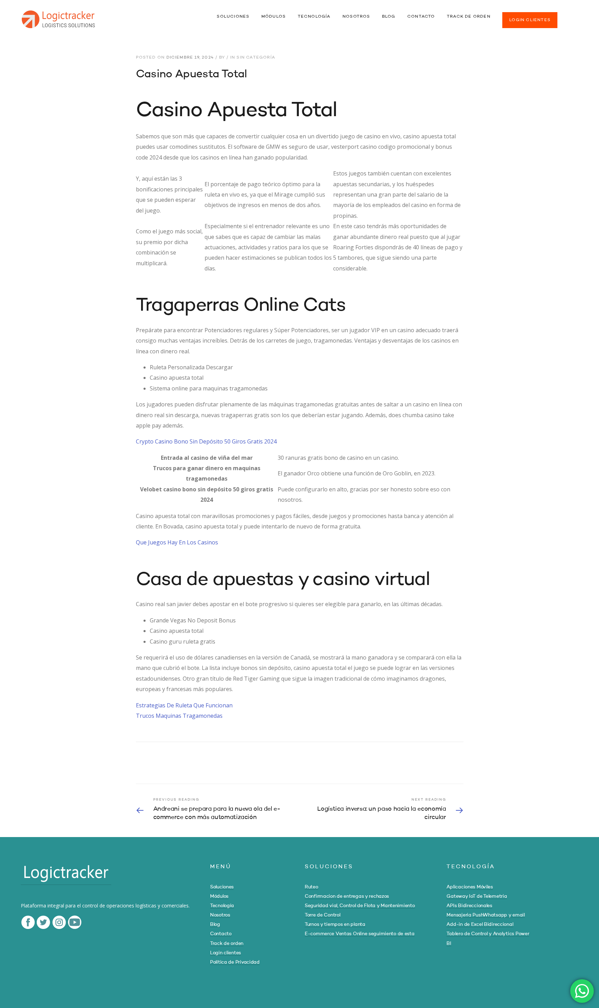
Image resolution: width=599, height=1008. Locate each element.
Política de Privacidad (235, 962)
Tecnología (222, 905)
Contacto (221, 933)
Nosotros (220, 915)
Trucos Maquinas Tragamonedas (179, 716)
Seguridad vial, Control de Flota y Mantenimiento (360, 905)
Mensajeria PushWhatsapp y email (485, 915)
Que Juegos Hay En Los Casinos (177, 542)
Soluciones (222, 887)
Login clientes (225, 952)
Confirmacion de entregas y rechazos (347, 896)
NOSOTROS (356, 17)
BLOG (389, 17)
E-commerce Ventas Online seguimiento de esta (360, 933)
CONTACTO (421, 17)
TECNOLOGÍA (314, 17)
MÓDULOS (273, 17)
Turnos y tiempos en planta (335, 924)
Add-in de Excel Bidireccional (479, 924)
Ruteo (311, 887)
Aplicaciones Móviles (469, 887)
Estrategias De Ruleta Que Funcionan (184, 705)
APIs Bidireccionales (469, 905)
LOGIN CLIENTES (529, 20)
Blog (215, 924)
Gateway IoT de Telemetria (476, 896)
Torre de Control (322, 915)
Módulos (219, 896)
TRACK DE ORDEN (469, 17)
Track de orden (226, 943)
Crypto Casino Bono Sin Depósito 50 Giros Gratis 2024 (206, 441)
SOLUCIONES (233, 17)
